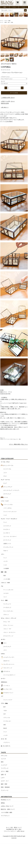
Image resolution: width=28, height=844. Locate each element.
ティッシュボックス (8, 589)
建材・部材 (4, 784)
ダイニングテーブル (8, 465)
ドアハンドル (6, 717)
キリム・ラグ (6, 621)
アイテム (14, 7)
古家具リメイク (7, 543)
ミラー (2, 554)
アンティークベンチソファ (9, 511)
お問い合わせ (20, 831)
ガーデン (3, 639)
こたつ (5, 472)
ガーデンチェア (7, 493)
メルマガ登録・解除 (6, 812)
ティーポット (6, 685)
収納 (12, 22)
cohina (3, 653)
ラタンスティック (7, 667)
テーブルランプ (7, 607)
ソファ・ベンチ (5, 501)
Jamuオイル (6, 660)
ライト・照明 (4, 600)
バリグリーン (6, 742)
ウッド (5, 557)
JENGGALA (4, 682)
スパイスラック (7, 525)
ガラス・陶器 (7, 20)
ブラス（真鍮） (5, 703)
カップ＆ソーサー (7, 689)
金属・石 (3, 774)
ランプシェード (7, 604)
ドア (2, 696)
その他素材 (6, 568)
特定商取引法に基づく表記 (13, 829)
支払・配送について (16, 827)
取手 (4, 707)
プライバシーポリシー (10, 831)
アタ (2, 586)
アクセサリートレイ (8, 692)
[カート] (17, 3)
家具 (2, 762)
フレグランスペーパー (8, 664)
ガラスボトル (6, 671)
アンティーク (4, 790)
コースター (6, 593)
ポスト (5, 643)
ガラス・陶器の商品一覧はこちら (18, 444)
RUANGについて (5, 799)
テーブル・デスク (5, 462)
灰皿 (4, 724)
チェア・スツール (5, 479)
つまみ (5, 710)
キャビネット (6, 529)
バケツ (5, 650)
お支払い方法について (7, 806)
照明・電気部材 (5, 787)
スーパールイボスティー (9, 675)
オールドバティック (8, 636)
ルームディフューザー (8, 657)
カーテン (3, 678)
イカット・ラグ (7, 628)
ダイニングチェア (7, 486)
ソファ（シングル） (8, 504)
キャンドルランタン (8, 611)
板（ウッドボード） (6, 746)
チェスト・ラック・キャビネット (9, 518)
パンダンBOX (6, 579)
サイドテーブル (7, 469)
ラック (5, 522)
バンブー (5, 561)
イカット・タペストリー (9, 632)
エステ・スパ (4, 781)
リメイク (3, 758)
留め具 (5, 728)
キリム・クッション (8, 625)
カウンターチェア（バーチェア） (11, 490)
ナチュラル (4, 755)
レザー (3, 777)
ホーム (1, 20)
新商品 (5, 7)
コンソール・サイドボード (9, 536)
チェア (5, 483)
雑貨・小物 (7, 22)
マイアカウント (5, 815)
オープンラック (7, 540)
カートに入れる (14, 92)
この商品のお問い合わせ (8, 97)
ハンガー (5, 735)
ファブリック (4, 768)
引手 (4, 714)
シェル (5, 564)
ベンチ (5, 515)
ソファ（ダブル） (7, 508)
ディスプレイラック (8, 547)
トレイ (5, 596)
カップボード (6, 533)
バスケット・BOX (5, 582)
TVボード (5, 550)
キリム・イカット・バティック (8, 618)
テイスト (23, 7)
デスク (5, 476)
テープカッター (7, 721)
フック (5, 731)
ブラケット (6, 614)
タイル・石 (3, 738)
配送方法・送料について (8, 809)
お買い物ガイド (5, 107)
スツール (5, 497)
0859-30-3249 (5, 103)
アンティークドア (7, 699)
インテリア (4, 765)
